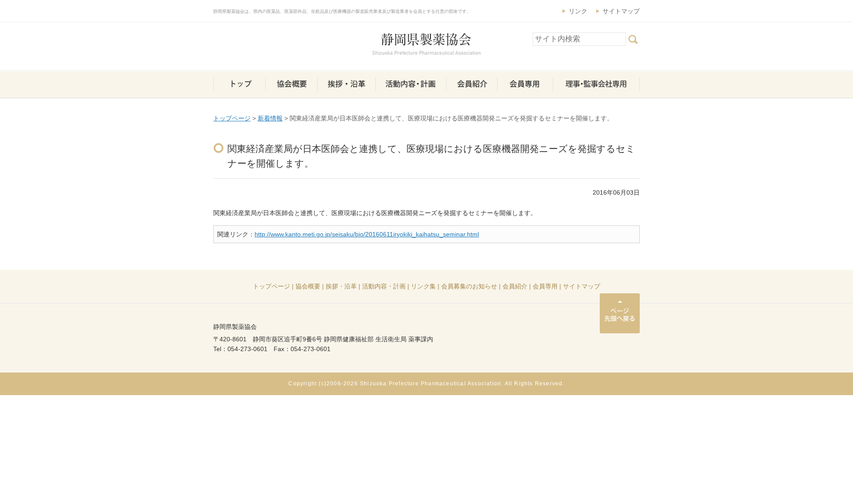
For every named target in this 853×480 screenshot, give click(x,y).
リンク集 (423, 286)
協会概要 (307, 286)
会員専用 (545, 286)
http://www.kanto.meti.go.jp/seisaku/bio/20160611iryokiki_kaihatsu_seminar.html (367, 234)
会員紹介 (514, 286)
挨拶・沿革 (341, 286)
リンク (578, 11)
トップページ (232, 118)
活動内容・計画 (384, 286)
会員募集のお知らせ (469, 286)
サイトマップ (621, 11)
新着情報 (270, 118)
